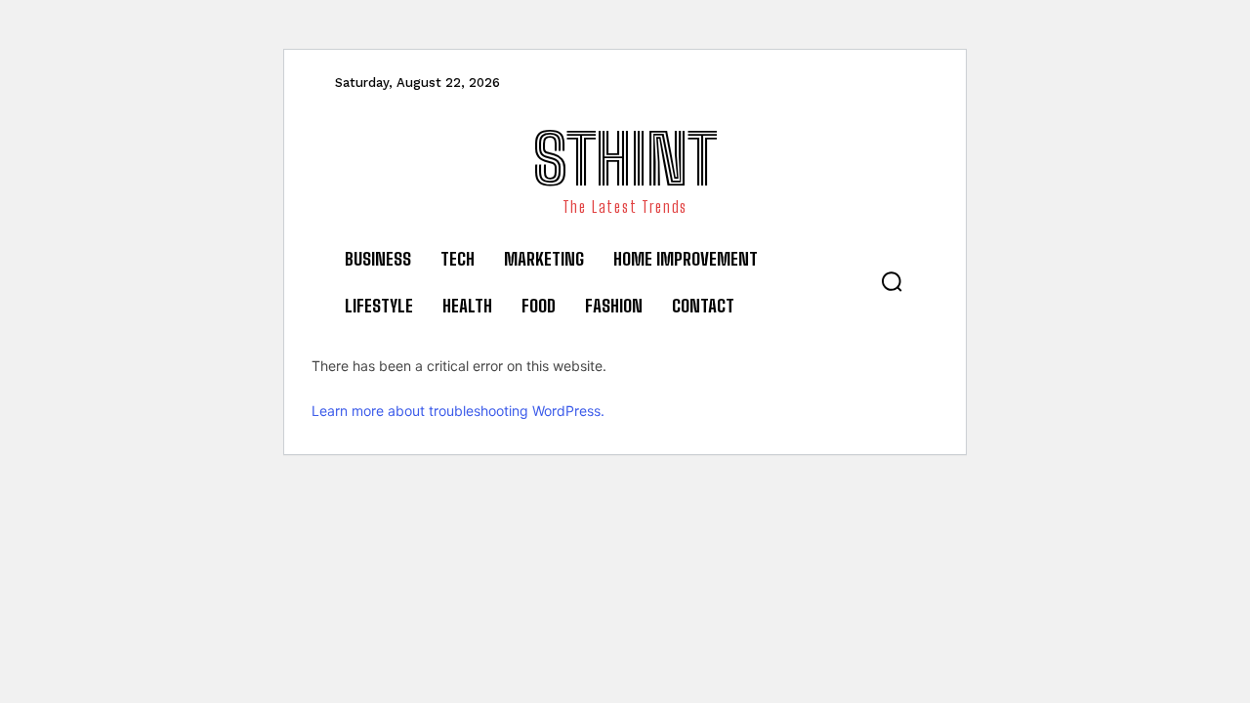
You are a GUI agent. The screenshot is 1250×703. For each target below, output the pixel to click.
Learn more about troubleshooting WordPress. (458, 410)
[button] (891, 281)
